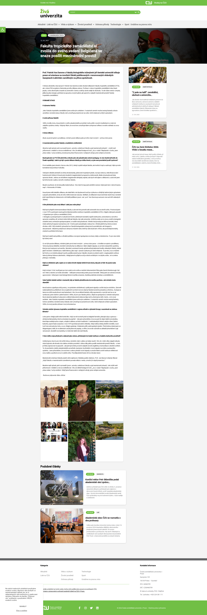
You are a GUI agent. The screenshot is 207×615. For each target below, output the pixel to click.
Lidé (98, 512)
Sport (127, 24)
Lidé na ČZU (52, 24)
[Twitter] (91, 608)
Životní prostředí (85, 24)
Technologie (115, 24)
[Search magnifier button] (138, 12)
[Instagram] (85, 608)
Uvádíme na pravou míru (141, 24)
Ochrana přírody (102, 24)
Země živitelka (147, 87)
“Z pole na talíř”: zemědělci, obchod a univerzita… (145, 93)
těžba (44, 35)
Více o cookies (21, 611)
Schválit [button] (23, 606)
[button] (3, 30)
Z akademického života (56, 35)
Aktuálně (41, 24)
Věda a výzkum (67, 24)
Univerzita (100, 474)
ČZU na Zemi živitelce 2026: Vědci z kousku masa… (145, 148)
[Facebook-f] (79, 608)
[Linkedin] (97, 608)
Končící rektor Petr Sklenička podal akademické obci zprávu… (102, 481)
